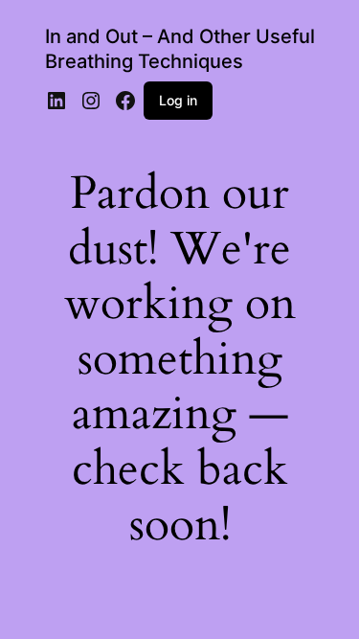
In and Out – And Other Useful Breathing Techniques (180, 49)
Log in (178, 100)
